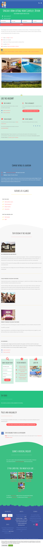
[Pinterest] (38, 126)
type (13, 137)
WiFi (6, 219)
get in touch (11, 531)
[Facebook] (34, 126)
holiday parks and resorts (20, 519)
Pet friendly (7, 217)
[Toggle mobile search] (39, 3)
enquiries (3, 53)
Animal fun (7, 209)
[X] (36, 126)
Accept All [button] (10, 545)
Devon (8, 44)
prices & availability (35, 51)
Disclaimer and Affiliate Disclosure (33, 538)
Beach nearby (8, 206)
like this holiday (11, 51)
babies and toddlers (11, 46)
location (16, 51)
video (29, 51)
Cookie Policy (25, 538)
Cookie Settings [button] (4, 545)
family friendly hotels (23, 521)
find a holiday (13, 495)
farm (12, 37)
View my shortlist (7, 18)
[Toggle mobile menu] (41, 3)
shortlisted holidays (4, 128)
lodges (25, 518)
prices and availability (20, 461)
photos (5, 51)
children (17, 46)
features (20, 51)
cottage (7, 37)
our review (25, 51)
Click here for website (11, 172)
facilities (16, 137)
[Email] (40, 126)
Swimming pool (8, 204)
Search (21, 24)
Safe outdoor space (9, 201)
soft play (24, 378)
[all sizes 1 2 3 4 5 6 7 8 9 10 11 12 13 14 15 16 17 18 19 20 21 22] (7, 376)
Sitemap (21, 538)
